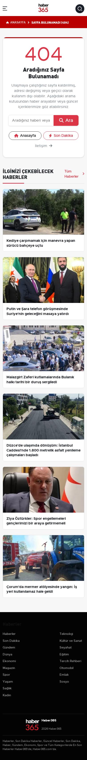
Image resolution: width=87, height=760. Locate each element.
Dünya (7, 654)
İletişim (41, 146)
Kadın (7, 695)
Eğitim (64, 654)
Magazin (9, 668)
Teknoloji (66, 634)
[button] (5, 9)
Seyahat (66, 647)
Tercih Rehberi (70, 661)
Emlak (64, 675)
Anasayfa (18, 22)
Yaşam (8, 681)
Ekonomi (9, 661)
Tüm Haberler (71, 173)
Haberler (9, 634)
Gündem (9, 647)
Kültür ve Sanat (71, 641)
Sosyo (64, 681)
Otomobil (66, 668)
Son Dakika (63, 135)
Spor (6, 675)
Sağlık (7, 688)
